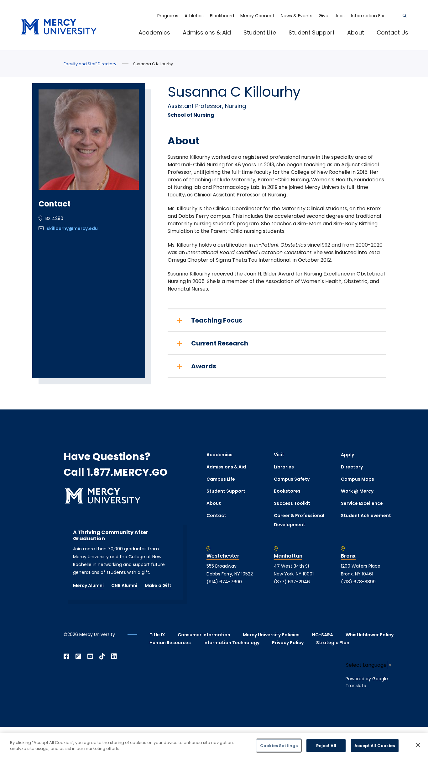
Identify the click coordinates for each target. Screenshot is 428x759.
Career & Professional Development (299, 520)
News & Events (296, 16)
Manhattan (288, 556)
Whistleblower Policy (370, 635)
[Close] (418, 745)
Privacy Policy (288, 642)
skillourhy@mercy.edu (72, 228)
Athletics (194, 16)
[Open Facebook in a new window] (66, 656)
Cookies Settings (279, 746)
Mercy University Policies (271, 635)
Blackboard (222, 16)
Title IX (157, 635)
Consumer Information (204, 635)
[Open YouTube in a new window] (90, 656)
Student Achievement (366, 515)
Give (323, 16)
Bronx (348, 556)
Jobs (340, 16)
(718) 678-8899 (358, 582)
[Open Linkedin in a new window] (114, 656)
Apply (347, 455)
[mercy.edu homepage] (59, 27)
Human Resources (170, 642)
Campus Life (220, 479)
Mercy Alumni (88, 585)
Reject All (326, 746)
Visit (279, 455)
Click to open (160, 41)
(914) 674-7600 (224, 582)
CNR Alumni (124, 585)
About (355, 32)
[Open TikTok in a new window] (102, 656)
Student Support (312, 32)
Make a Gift (158, 585)
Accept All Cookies (374, 746)
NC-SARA (322, 635)
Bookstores (287, 491)
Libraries (284, 467)
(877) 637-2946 (292, 582)
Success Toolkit (292, 503)
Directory (352, 467)
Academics (154, 32)
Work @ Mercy (357, 491)
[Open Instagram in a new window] (78, 656)
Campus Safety (292, 479)
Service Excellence (362, 503)
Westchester (222, 556)
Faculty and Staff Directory (90, 64)
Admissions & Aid (207, 32)
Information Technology (231, 642)
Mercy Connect (257, 16)
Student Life (259, 32)
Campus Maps (357, 479)
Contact (216, 515)
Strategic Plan (332, 642)
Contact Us (392, 32)
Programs (167, 16)
